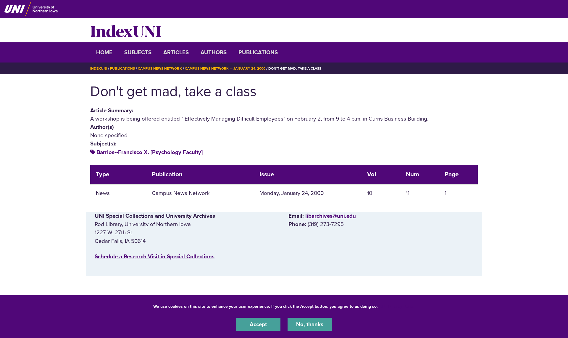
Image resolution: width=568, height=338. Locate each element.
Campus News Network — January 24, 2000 (225, 68)
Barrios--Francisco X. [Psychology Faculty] (149, 152)
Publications (258, 52)
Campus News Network (160, 68)
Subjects (137, 52)
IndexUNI (125, 30)
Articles (176, 52)
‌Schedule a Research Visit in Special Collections (154, 256)
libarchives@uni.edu (330, 216)
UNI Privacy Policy (397, 306)
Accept (258, 324)
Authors (214, 52)
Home (104, 52)
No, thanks (309, 324)
